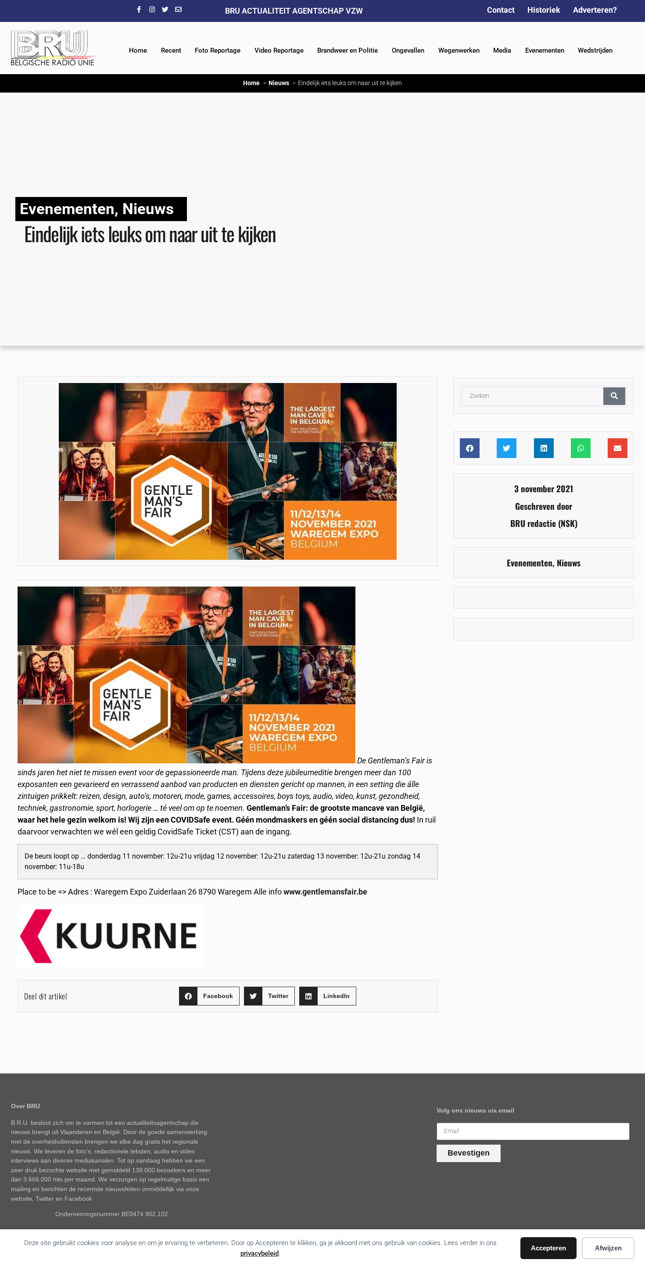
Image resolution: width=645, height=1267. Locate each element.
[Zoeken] (614, 396)
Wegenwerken (459, 50)
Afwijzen (608, 1248)
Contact (501, 9)
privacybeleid (259, 1253)
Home (138, 50)
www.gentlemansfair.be (325, 891)
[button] (209, 996)
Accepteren (548, 1248)
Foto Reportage (217, 50)
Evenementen (544, 50)
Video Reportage (279, 50)
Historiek (543, 9)
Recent (171, 50)
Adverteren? (595, 9)
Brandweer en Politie (347, 50)
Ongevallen (408, 50)
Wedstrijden (595, 50)
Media (502, 50)
